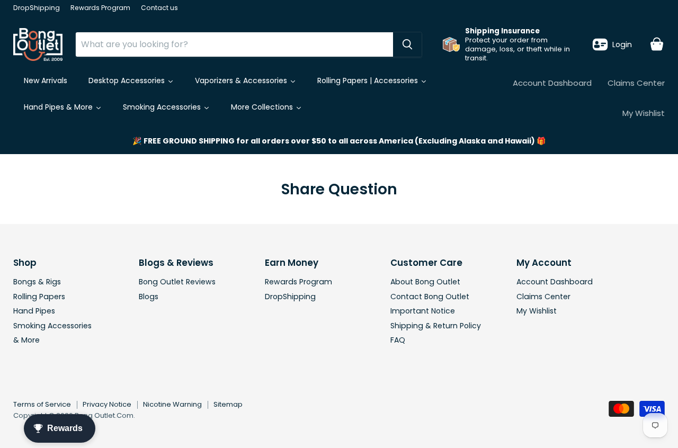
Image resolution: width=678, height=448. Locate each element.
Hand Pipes (34, 311)
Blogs (148, 296)
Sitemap (228, 404)
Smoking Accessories (52, 325)
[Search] (407, 44)
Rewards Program (100, 8)
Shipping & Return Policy (435, 325)
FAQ (397, 340)
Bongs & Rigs (37, 281)
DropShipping (36, 8)
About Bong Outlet (425, 281)
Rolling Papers (39, 296)
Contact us (159, 8)
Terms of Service (42, 404)
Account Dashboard (552, 82)
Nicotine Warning (172, 404)
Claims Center (636, 82)
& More (26, 340)
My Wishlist (643, 113)
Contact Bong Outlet (429, 296)
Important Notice (422, 311)
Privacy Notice (107, 404)
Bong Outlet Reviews (177, 281)
